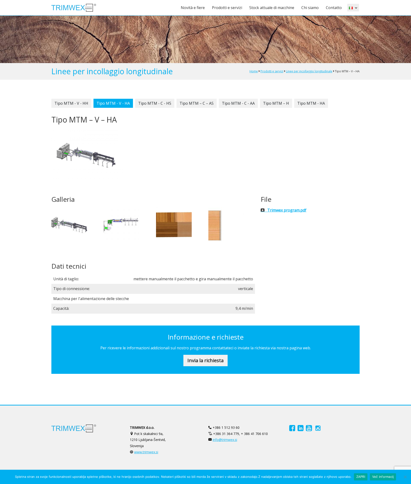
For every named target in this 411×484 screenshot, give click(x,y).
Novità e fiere (193, 7)
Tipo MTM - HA (311, 103)
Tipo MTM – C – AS (197, 103)
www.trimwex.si (146, 452)
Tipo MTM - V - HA (113, 103)
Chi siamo (310, 7)
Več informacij (383, 477)
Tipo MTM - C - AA (238, 103)
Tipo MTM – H (276, 103)
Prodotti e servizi (227, 7)
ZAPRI (360, 477)
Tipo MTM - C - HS (154, 103)
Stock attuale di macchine (271, 7)
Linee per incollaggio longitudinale (309, 71)
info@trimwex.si (225, 439)
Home (254, 71)
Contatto (334, 7)
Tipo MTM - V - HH (71, 103)
